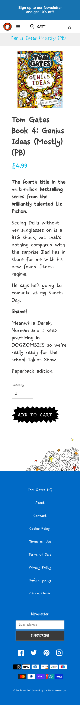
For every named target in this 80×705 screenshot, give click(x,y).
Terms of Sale (40, 554)
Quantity (18, 385)
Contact (40, 516)
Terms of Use (40, 542)
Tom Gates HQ (40, 490)
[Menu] (18, 26)
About (40, 503)
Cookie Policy (40, 529)
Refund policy (40, 580)
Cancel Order (40, 593)
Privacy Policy (40, 567)
